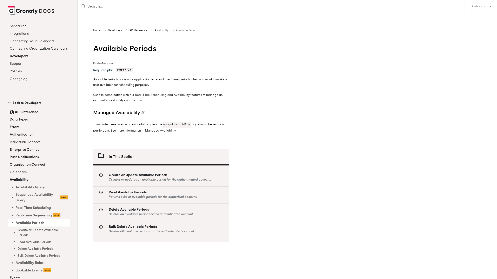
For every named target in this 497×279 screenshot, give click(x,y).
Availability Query (30, 187)
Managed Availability (160, 130)
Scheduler (18, 26)
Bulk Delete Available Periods (38, 255)
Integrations (19, 33)
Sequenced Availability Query (41, 197)
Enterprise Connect (25, 149)
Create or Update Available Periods (37, 232)
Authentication (22, 134)
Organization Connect (27, 164)
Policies (16, 71)
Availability (19, 179)
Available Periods (30, 223)
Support (16, 63)
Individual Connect (25, 142)
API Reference (26, 112)
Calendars (18, 172)
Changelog (19, 79)
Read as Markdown (103, 63)
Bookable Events (33, 270)
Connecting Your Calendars (32, 41)
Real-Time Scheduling (33, 208)
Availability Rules (29, 263)
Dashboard (479, 6)
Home (97, 30)
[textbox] (271, 6)
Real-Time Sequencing (37, 215)
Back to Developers (26, 102)
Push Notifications (24, 157)
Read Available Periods (34, 242)
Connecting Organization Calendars (39, 48)
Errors (14, 127)
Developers (19, 56)
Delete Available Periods (35, 248)
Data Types (19, 119)
